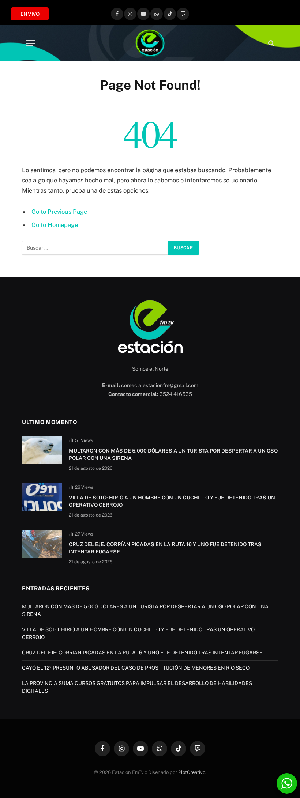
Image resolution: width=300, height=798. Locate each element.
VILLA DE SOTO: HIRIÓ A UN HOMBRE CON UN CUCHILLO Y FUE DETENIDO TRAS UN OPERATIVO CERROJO (172, 501)
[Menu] (30, 43)
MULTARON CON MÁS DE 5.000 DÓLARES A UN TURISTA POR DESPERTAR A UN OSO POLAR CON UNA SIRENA (173, 454)
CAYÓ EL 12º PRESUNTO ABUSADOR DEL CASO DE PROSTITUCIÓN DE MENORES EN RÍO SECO (136, 668)
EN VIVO (29, 14)
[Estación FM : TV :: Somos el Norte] (150, 43)
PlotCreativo (191, 772)
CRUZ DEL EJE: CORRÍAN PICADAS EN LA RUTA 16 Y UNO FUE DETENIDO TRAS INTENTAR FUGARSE (165, 548)
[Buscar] (270, 43)
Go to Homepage (54, 224)
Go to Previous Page (59, 211)
